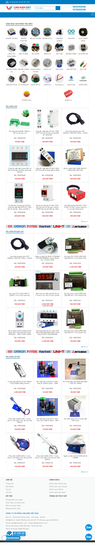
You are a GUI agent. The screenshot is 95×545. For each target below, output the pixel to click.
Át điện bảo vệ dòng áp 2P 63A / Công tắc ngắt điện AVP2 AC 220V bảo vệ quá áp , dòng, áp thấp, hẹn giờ (20, 208)
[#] (47, 226)
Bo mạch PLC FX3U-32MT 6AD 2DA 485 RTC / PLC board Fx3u (75, 257)
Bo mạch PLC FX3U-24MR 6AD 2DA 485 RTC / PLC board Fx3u (75, 294)
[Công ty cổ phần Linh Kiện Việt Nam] (18, 8)
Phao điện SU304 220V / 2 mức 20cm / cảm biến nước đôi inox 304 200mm (19, 420)
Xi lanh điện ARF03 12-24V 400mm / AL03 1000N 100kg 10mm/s (20, 382)
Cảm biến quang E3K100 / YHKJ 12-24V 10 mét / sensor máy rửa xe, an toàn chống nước (75, 207)
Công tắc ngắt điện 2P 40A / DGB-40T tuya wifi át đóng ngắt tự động (47, 169)
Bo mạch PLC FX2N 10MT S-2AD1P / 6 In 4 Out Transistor (20, 294)
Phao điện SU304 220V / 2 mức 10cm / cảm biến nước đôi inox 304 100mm (19, 457)
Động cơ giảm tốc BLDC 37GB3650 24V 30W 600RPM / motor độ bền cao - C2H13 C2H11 (47, 258)
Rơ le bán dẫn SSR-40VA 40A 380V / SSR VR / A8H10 (75, 382)
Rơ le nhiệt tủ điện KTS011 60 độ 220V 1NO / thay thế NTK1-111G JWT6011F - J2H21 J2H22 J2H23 (19, 332)
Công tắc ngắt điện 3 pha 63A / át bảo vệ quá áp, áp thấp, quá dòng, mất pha (19, 170)
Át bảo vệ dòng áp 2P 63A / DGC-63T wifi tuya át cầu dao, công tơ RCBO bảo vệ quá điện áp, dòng (47, 207)
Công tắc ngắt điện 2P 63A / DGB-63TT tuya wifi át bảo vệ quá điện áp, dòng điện (47, 133)
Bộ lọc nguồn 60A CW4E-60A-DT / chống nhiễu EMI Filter (75, 169)
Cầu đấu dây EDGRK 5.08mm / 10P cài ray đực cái (19, 132)
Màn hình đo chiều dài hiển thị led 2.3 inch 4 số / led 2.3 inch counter (47, 294)
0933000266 (79, 6)
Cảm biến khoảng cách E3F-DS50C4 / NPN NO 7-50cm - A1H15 (75, 132)
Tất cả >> (84, 221)
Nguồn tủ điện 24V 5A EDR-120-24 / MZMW (75, 457)
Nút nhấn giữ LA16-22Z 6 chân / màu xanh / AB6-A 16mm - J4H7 (47, 419)
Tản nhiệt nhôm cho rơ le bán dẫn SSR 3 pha (75, 419)
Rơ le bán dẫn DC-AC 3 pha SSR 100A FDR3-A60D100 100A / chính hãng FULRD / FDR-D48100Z (47, 332)
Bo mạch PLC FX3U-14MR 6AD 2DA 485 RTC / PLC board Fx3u (75, 331)
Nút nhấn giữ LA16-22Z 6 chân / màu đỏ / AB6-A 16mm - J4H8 (47, 382)
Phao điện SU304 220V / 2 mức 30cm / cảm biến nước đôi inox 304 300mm (47, 457)
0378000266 (79, 9)
